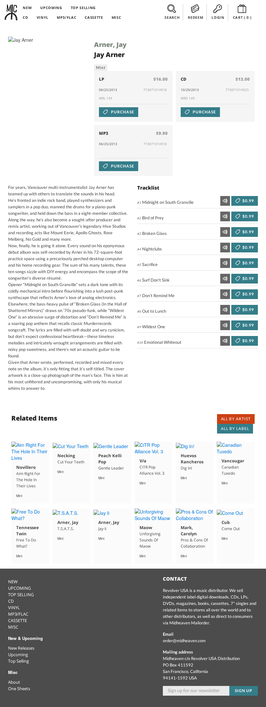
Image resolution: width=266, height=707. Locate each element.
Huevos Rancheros (192, 459)
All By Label (235, 428)
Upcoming (18, 654)
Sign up (243, 690)
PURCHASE (122, 112)
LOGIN (218, 17)
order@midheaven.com (184, 640)
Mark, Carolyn (189, 531)
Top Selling (18, 661)
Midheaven (11, 12)
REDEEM (195, 17)
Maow (145, 527)
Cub (226, 522)
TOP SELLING (83, 7)
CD (25, 17)
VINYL (42, 17)
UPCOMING (51, 7)
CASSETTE (94, 17)
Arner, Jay (110, 44)
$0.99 (247, 200)
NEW (27, 7)
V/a (142, 461)
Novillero (26, 467)
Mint (100, 67)
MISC (116, 17)
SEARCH (171, 17)
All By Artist (236, 418)
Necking (66, 455)
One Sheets (19, 688)
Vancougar (233, 461)
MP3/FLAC (66, 17)
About (14, 682)
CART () (242, 17)
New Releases (21, 648)
